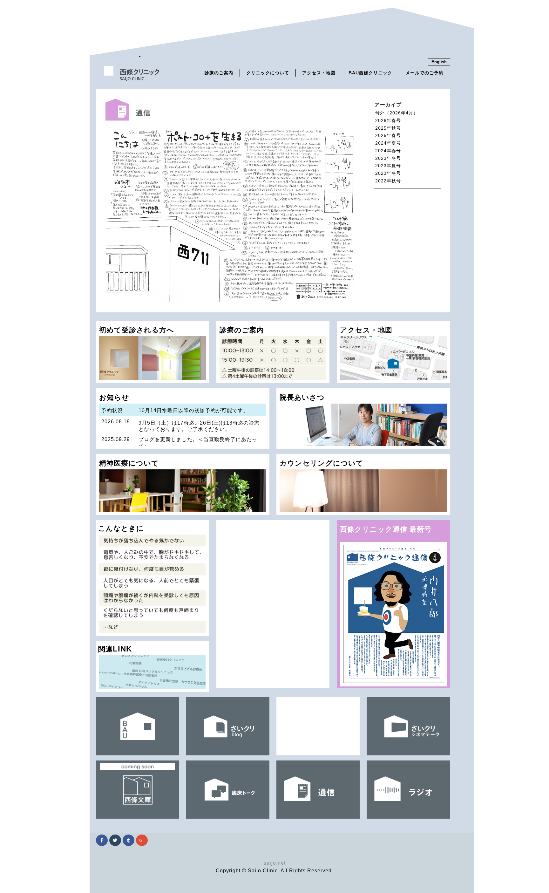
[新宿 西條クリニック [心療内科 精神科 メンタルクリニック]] (131, 78)
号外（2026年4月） (396, 113)
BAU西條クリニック (370, 73)
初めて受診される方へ (136, 330)
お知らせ (180, 421)
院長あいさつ (302, 397)
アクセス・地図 (319, 73)
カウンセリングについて (321, 463)
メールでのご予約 (424, 73)
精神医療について (129, 463)
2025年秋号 (388, 128)
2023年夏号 (388, 165)
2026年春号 (388, 120)
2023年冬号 (388, 158)
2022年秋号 (388, 181)
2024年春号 (388, 150)
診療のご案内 (219, 73)
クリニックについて (267, 73)
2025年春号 (388, 135)
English (439, 61)
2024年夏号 (388, 143)
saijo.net (275, 863)
